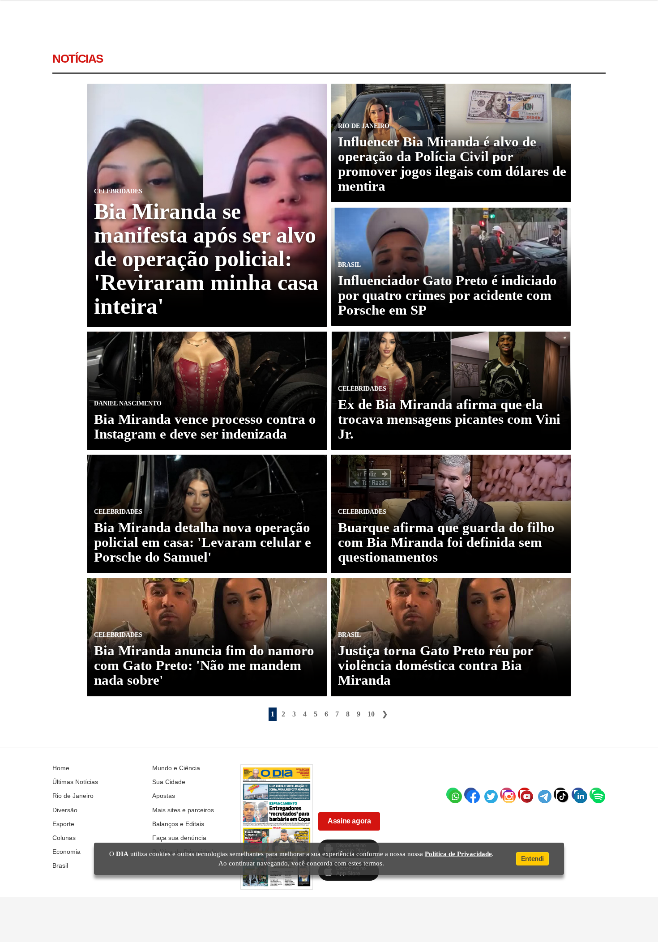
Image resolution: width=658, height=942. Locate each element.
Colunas (64, 837)
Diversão (64, 810)
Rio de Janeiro (73, 795)
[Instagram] (506, 794)
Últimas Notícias (75, 781)
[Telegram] (542, 794)
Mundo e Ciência (176, 768)
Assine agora (349, 821)
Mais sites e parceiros (183, 810)
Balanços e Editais (178, 823)
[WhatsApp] (453, 794)
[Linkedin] (578, 794)
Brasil (60, 865)
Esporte (63, 823)
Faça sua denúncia (179, 837)
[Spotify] (596, 794)
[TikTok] (560, 794)
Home (60, 768)
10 (371, 714)
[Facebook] (471, 794)
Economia (66, 851)
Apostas (163, 795)
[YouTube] (524, 794)
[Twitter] (489, 794)
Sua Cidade (168, 781)
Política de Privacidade (458, 853)
